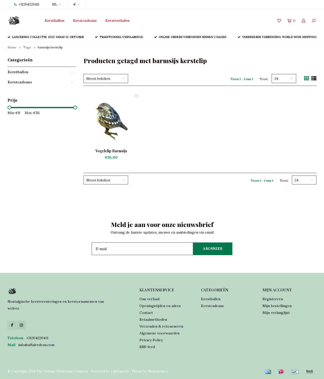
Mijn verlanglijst (276, 312)
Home (12, 47)
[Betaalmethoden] (267, 371)
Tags (27, 47)
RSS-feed (147, 347)
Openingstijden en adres (160, 306)
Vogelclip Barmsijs (111, 150)
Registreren (272, 299)
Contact (146, 312)
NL (54, 4)
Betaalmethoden (153, 319)
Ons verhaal (149, 299)
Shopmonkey (158, 371)
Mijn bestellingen (277, 306)
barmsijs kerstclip (50, 47)
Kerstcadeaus (85, 20)
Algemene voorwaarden (159, 333)
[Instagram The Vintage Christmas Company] (21, 325)
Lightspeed (120, 371)
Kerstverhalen (117, 20)
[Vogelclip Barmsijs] (111, 121)
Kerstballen (54, 20)
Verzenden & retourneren (161, 326)
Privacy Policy (151, 340)
